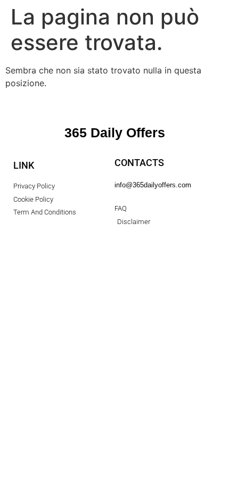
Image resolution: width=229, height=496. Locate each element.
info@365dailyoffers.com (152, 185)
